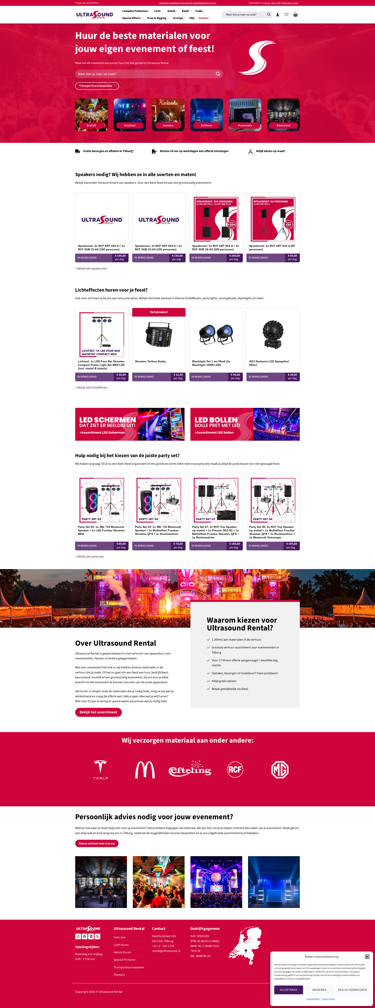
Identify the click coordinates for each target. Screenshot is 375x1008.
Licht (157, 11)
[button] (367, 957)
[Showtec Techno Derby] (159, 332)
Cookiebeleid (313, 999)
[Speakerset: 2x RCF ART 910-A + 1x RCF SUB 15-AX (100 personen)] (102, 217)
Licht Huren (121, 945)
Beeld (185, 11)
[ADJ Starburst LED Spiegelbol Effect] (273, 332)
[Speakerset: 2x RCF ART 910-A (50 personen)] (273, 217)
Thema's (119, 975)
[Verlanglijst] (286, 15)
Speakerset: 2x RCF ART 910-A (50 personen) (272, 247)
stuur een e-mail (290, 3)
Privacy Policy (328, 999)
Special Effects (131, 18)
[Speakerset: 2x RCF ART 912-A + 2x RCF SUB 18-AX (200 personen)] (216, 217)
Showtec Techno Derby (150, 361)
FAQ (191, 18)
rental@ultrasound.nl (166, 951)
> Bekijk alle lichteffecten (91, 387)
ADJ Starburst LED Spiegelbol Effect (269, 363)
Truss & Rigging (156, 18)
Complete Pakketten (135, 11)
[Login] (277, 15)
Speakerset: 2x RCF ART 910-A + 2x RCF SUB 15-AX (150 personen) (158, 247)
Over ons (119, 937)
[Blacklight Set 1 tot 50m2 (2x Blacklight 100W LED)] (216, 332)
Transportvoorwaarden (129, 967)
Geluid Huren (122, 952)
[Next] (290, 774)
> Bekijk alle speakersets (91, 268)
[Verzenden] (268, 14)
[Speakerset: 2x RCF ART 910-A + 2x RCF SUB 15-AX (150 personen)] (159, 217)
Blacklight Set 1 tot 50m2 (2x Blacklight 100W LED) (211, 363)
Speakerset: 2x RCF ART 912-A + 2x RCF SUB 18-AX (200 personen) (215, 247)
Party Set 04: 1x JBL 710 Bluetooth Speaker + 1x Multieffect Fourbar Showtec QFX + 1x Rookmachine (158, 530)
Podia (199, 11)
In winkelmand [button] (87, 258)
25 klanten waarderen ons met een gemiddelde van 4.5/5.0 (187, 3)
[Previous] (84, 774)
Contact (204, 18)
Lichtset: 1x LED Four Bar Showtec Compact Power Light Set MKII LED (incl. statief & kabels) (101, 365)
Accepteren (288, 990)
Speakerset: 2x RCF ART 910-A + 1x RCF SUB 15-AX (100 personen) (101, 247)
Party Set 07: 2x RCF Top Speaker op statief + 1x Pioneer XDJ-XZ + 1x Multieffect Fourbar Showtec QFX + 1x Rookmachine (215, 532)
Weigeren (319, 990)
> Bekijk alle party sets (89, 556)
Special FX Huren (125, 960)
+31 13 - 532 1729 (272, 3)
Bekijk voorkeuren (352, 990)
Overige (178, 18)
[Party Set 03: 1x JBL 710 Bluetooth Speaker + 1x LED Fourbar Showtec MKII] (102, 498)
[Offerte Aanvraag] (295, 15)
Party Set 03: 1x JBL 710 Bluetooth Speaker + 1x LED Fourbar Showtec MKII (101, 530)
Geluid (171, 11)
